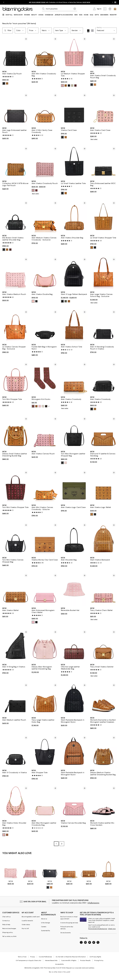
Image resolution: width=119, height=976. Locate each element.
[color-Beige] (43, 406)
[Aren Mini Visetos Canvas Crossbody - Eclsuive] (45, 486)
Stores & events (65, 932)
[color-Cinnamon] (75, 85)
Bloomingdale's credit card (31, 916)
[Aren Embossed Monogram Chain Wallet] (45, 589)
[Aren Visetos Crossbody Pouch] (45, 162)
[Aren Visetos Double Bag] (45, 273)
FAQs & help (6, 924)
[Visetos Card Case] (74, 109)
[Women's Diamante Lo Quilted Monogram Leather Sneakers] (103, 698)
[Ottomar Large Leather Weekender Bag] (74, 645)
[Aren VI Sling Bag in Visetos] (15, 645)
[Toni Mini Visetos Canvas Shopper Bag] (15, 538)
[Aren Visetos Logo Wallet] (103, 486)
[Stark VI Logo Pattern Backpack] (74, 273)
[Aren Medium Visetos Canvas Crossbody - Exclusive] (45, 216)
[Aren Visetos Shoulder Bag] (74, 216)
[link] (15, 77)
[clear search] (74, 8)
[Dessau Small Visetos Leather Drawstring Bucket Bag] (15, 432)
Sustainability (45, 930)
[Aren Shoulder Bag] (74, 538)
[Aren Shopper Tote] (45, 751)
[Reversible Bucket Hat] (74, 589)
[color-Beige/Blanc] (72, 85)
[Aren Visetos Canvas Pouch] (45, 432)
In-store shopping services (69, 923)
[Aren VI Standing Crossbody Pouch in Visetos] (103, 325)
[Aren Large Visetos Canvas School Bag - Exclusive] (103, 273)
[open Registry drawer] (110, 8)
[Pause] (115, 2)
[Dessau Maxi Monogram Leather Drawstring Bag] (45, 645)
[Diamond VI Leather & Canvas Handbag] (103, 432)
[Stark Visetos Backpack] (103, 538)
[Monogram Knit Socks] (45, 378)
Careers (43, 926)
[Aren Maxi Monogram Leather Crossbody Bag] (45, 801)
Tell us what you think (9, 936)
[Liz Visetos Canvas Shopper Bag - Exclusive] (15, 325)
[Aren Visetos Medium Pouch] (15, 273)
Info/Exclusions (93, 903)
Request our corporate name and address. (80, 968)
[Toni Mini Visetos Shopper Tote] (15, 486)
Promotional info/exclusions (97, 929)
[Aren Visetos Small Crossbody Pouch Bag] (103, 52)
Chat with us (6, 916)
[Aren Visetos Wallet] (15, 589)
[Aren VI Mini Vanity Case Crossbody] (45, 109)
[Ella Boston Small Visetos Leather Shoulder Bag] (15, 216)
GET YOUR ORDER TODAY (37, 2)
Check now (112, 929)
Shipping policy (7, 932)
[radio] (3, 83)
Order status (26, 924)
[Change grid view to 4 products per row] (88, 30)
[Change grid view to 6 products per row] (92, 30)
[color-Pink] (39, 406)
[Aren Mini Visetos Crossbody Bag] (45, 52)
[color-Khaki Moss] (65, 301)
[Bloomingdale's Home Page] (17, 9)
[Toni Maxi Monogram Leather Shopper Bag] (74, 432)
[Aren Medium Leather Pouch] (15, 698)
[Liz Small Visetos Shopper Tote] (103, 216)
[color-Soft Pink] (62, 85)
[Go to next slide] (112, 2)
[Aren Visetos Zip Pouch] (15, 52)
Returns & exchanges (9, 928)
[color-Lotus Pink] (65, 463)
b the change (45, 923)
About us (44, 919)
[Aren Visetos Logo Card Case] (74, 486)
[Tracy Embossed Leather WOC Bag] (103, 162)
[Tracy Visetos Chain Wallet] (103, 589)
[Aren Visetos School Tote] (74, 325)
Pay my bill (25, 928)
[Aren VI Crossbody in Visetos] (15, 751)
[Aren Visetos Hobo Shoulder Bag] (15, 801)
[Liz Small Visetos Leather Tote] (74, 162)
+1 (48, 406)
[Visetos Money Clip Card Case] (45, 538)
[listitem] (59, 2)
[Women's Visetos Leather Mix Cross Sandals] (103, 801)
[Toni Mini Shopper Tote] (15, 378)
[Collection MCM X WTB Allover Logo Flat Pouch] (15, 162)
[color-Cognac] (7, 83)
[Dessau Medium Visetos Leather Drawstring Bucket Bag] (103, 751)
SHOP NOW (86, 2)
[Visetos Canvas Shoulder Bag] (74, 801)
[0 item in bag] (115, 8)
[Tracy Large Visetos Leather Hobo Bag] (45, 698)
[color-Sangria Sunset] (33, 406)
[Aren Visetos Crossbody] (74, 378)
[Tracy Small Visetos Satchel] (103, 645)
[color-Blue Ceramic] (36, 406)
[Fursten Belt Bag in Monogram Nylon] (45, 325)
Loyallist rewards (27, 920)
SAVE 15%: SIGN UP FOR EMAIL (34, 902)
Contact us (6, 920)
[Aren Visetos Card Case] (103, 109)
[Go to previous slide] (3, 2)
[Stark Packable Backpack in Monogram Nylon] (74, 698)
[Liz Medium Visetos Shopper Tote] (74, 52)
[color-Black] (4, 83)
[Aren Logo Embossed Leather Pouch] (15, 109)
